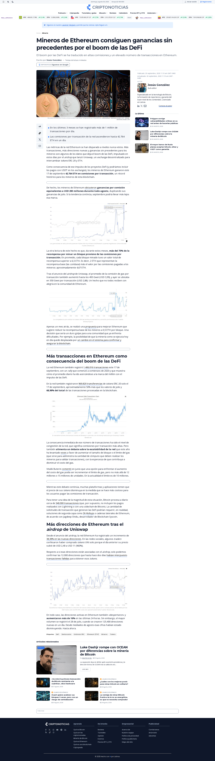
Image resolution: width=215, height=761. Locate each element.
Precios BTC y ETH (137, 13)
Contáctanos (154, 730)
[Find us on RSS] (46, 732)
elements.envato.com (117, 118)
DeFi (57, 634)
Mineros (104, 634)
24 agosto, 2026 (58, 702)
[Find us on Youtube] (57, 729)
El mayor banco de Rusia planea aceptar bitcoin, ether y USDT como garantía (164, 146)
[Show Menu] (3, 2)
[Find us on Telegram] (61, 729)
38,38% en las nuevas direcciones (63, 538)
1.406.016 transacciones (95, 367)
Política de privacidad (130, 736)
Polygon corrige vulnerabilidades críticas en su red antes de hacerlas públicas (164, 121)
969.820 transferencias (90, 383)
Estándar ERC (79, 634)
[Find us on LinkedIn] (65, 729)
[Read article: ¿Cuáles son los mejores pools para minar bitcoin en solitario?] (91, 682)
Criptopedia (74, 13)
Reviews (113, 13)
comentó (66, 468)
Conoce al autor (165, 106)
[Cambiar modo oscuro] (12, 2)
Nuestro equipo (128, 733)
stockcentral (106, 118)
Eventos (101, 739)
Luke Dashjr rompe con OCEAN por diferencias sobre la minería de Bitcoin (104, 650)
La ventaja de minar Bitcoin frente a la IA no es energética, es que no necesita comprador (114, 697)
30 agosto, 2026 (99, 658)
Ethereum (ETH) (93, 634)
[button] (39, 136)
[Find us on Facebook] (45, 729)
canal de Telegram (68, 25)
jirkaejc (127, 118)
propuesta (91, 326)
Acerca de (126, 730)
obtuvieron (91, 187)
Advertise (152, 736)
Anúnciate (151, 13)
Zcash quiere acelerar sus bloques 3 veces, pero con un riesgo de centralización (65, 697)
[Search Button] (8, 2)
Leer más (86, 669)
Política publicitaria (129, 739)
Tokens (113, 634)
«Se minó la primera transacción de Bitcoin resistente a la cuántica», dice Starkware (66, 681)
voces (64, 452)
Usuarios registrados (109, 679)
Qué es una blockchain (82, 744)
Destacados (66, 634)
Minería (45, 33)
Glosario (102, 13)
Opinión (101, 736)
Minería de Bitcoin (80, 738)
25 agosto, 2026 (106, 687)
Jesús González (54, 60)
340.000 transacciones (67, 503)
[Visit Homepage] (107, 7)
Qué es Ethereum (80, 741)
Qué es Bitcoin (79, 730)
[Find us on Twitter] (49, 729)
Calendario (123, 13)
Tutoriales (101, 733)
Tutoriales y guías (89, 13)
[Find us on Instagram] (53, 729)
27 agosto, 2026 (58, 687)
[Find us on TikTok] (50, 732)
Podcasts (62, 13)
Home (38, 33)
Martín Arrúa (87, 658)
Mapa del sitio (127, 742)
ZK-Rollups (88, 513)
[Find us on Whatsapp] (53, 732)
